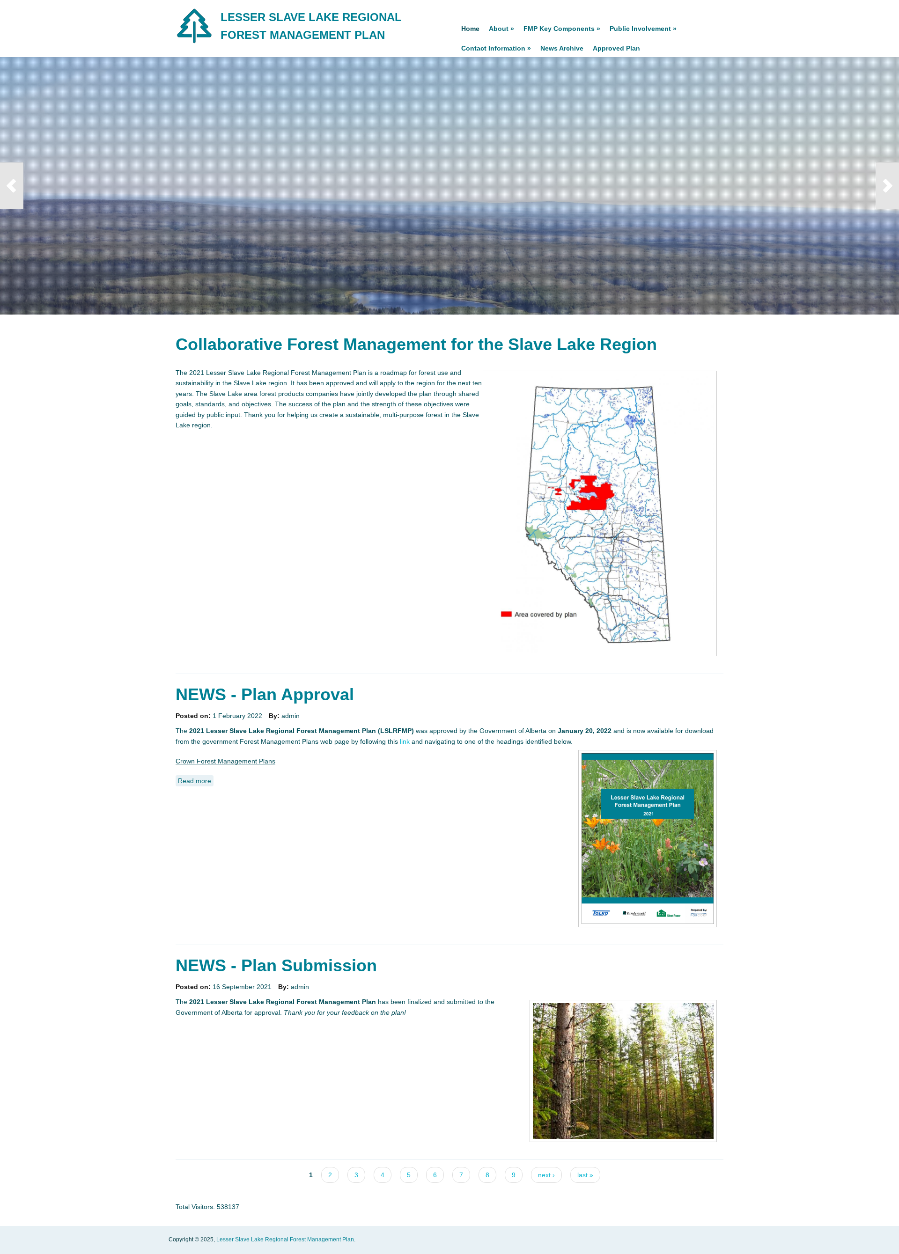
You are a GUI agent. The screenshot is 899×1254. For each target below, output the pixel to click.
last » (585, 1175)
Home (470, 28)
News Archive (561, 48)
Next (887, 185)
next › (546, 1175)
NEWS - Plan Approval (265, 694)
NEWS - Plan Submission (276, 965)
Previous (11, 185)
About (501, 28)
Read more (196, 781)
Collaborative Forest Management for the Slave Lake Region (416, 344)
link (406, 741)
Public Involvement (643, 28)
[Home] (195, 42)
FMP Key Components (561, 28)
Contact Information (496, 48)
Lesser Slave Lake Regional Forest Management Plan (285, 1239)
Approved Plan (616, 48)
